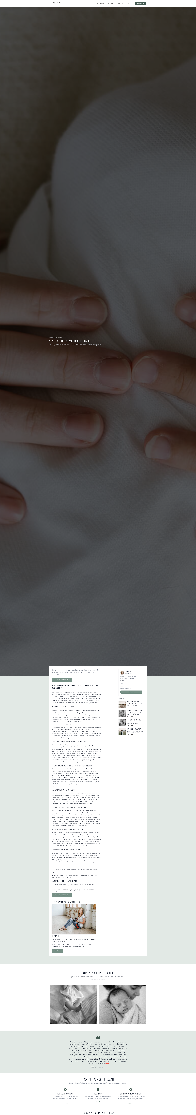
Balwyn (59, 877)
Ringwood (76, 875)
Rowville (82, 875)
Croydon (70, 860)
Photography (101, 3)
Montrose (93, 857)
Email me (131, 692)
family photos (81, 696)
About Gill (121, 3)
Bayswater (63, 860)
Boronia (88, 857)
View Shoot (76, 1008)
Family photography (72, 869)
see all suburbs (67, 877)
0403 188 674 (123, 683)
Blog (129, 3)
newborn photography (62, 680)
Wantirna (54, 877)
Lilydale (57, 860)
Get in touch (140, 3)
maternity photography (58, 696)
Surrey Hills (94, 875)
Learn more (130, 707)
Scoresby (87, 875)
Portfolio (111, 3)
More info (65, 1103)
